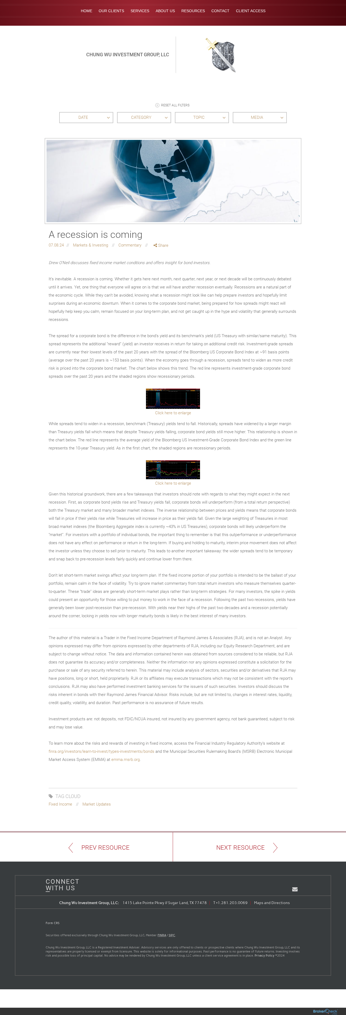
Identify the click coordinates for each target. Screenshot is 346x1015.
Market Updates (96, 804)
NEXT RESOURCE (240, 847)
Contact (220, 11)
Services (140, 11)
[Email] (161, 274)
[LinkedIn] (161, 268)
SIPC (172, 935)
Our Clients (111, 11)
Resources (193, 11)
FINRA (162, 935)
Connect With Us (60, 884)
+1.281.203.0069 (232, 903)
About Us (165, 11)
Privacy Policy (264, 955)
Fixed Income (60, 804)
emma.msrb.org (125, 759)
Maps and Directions (272, 903)
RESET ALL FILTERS (175, 105)
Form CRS (52, 923)
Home (86, 11)
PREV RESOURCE (105, 847)
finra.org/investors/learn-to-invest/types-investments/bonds (101, 751)
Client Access (250, 11)
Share (162, 245)
